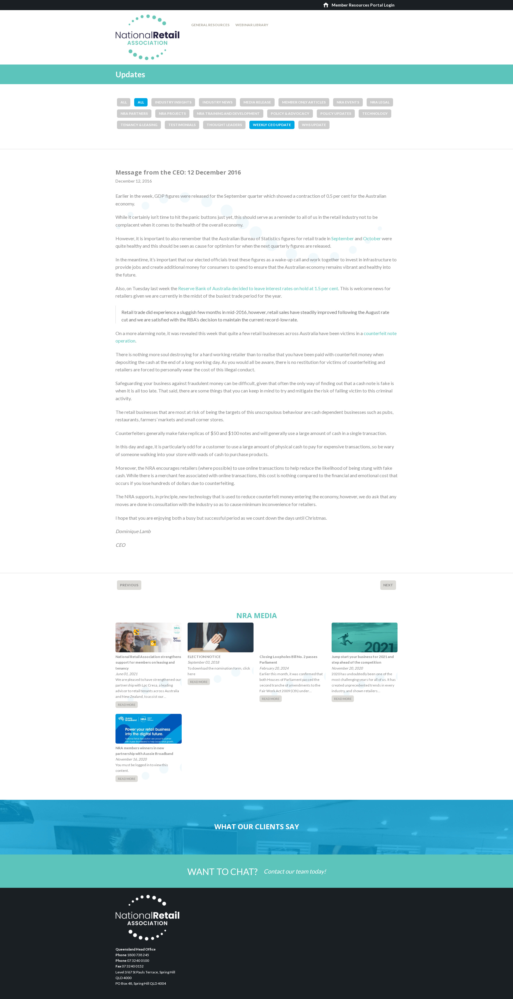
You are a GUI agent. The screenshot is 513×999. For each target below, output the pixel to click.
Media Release (257, 102)
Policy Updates (335, 113)
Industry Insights (173, 102)
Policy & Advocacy (290, 113)
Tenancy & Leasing (139, 124)
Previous (129, 585)
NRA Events (348, 102)
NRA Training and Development (228, 113)
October (372, 238)
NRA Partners (134, 113)
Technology (375, 113)
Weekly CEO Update (272, 124)
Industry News (217, 102)
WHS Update (314, 124)
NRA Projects (172, 113)
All (124, 102)
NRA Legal (380, 102)
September (342, 238)
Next (388, 585)
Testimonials (182, 124)
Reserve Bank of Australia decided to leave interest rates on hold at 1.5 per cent (258, 288)
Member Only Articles (304, 102)
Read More (126, 704)
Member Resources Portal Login (363, 4)
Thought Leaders (224, 124)
